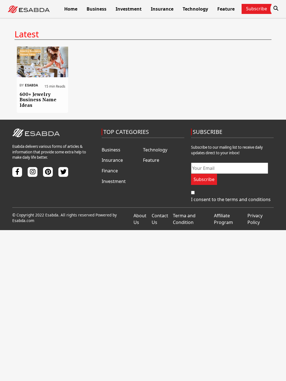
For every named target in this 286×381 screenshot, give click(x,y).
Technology (195, 9)
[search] (276, 8)
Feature (226, 9)
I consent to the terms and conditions (231, 199)
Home (70, 9)
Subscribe (204, 179)
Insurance (162, 9)
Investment (129, 9)
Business (96, 9)
